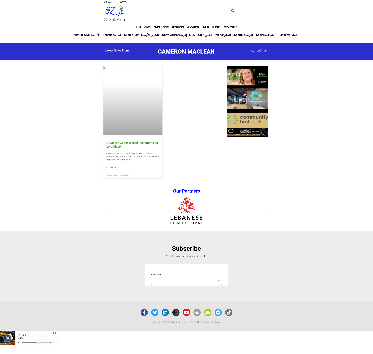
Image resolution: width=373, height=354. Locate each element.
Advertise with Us (161, 27)
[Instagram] (176, 312)
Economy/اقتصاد (289, 35)
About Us (147, 27)
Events (206, 27)
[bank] (247, 136)
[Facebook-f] (144, 312)
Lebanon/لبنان (112, 35)
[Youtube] (186, 312)
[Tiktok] (229, 312)
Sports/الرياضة (243, 35)
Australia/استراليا (84, 35)
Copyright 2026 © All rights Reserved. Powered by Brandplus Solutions (186, 322)
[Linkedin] (165, 312)
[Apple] (197, 312)
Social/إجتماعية (266, 35)
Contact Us (216, 27)
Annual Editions (193, 27)
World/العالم (223, 35)
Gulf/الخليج (205, 35)
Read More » (112, 168)
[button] (232, 10)
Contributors (178, 27)
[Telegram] (218, 312)
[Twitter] (154, 312)
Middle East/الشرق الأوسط (141, 35)
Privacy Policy (230, 27)
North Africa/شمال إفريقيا (178, 35)
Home (138, 27)
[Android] (207, 312)
